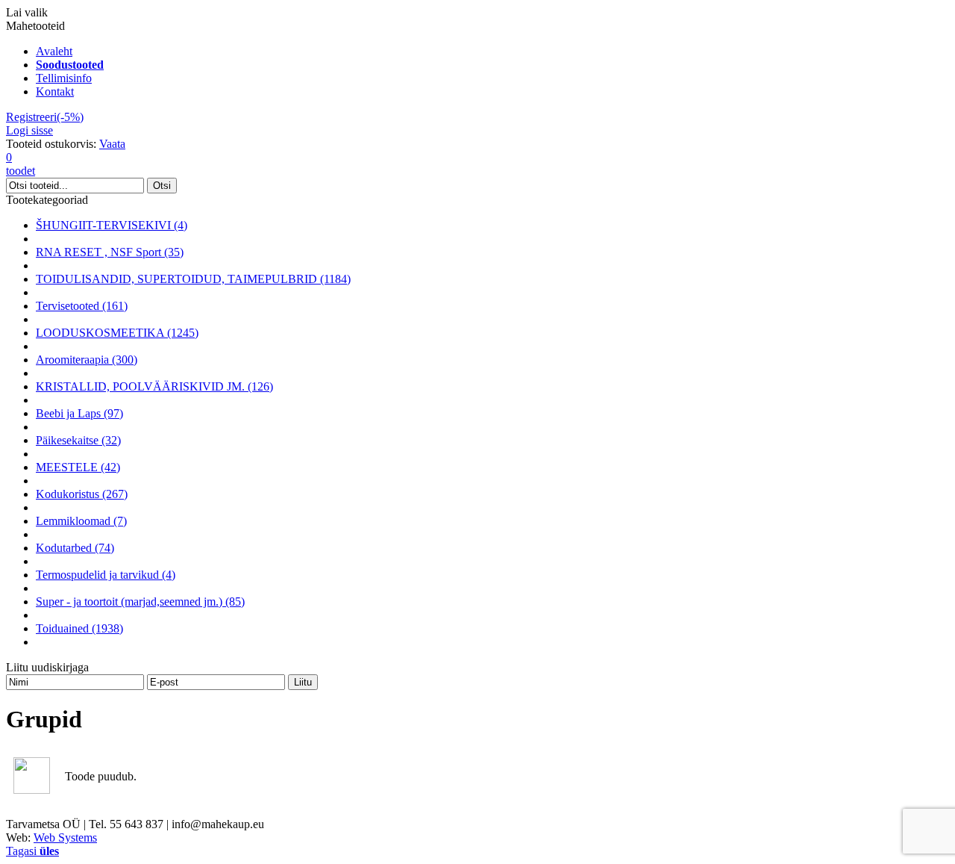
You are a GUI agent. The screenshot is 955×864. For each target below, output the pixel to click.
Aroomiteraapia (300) (86, 359)
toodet (20, 164)
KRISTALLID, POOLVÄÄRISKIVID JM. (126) (154, 386)
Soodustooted (70, 64)
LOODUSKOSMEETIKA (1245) (117, 332)
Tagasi (32, 851)
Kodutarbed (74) (75, 547)
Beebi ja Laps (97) (79, 413)
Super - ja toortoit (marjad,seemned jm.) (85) (140, 601)
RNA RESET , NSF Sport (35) (110, 252)
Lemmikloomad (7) (81, 521)
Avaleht (54, 51)
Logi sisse (29, 130)
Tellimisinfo (64, 78)
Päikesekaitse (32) (78, 440)
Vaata (112, 143)
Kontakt (55, 91)
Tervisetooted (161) (82, 305)
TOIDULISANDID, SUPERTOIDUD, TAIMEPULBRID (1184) (193, 279)
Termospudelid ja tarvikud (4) (105, 574)
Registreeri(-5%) (45, 117)
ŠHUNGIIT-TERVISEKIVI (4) (111, 225)
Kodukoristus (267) (82, 494)
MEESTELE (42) (78, 467)
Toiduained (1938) (79, 628)
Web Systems (65, 837)
